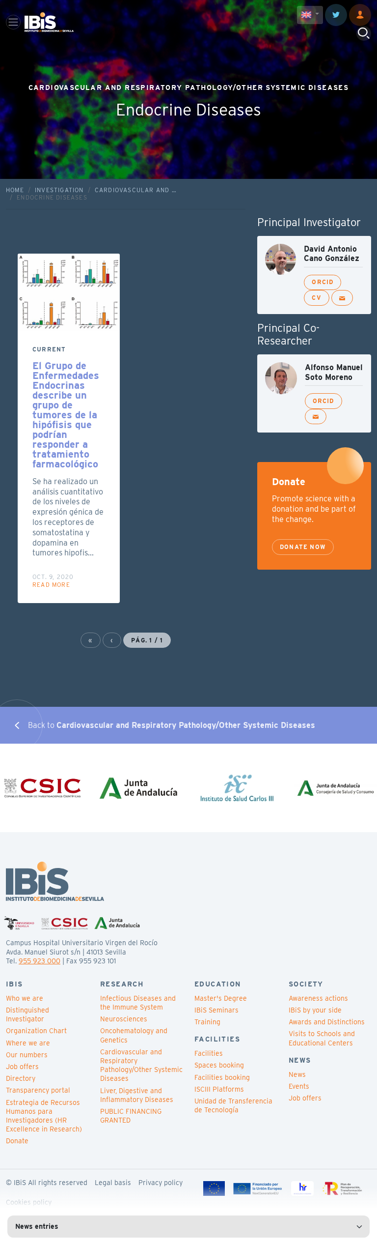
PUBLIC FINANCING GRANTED (131, 1115)
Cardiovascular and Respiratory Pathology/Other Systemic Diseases (141, 1065)
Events (299, 1086)
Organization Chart (36, 1031)
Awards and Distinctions (327, 1022)
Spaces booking (219, 1065)
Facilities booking (222, 1077)
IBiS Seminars (216, 1010)
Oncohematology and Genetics (133, 1035)
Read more (51, 584)
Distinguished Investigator (27, 1014)
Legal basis (113, 1183)
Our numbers (27, 1055)
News (297, 1074)
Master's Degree (220, 998)
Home (15, 190)
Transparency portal (38, 1090)
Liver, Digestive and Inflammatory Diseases (136, 1095)
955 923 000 (39, 961)
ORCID (322, 282)
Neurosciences (123, 1019)
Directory (20, 1078)
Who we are (24, 998)
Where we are (28, 1043)
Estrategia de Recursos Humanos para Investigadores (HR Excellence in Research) (44, 1116)
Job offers (22, 1067)
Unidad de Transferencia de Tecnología (233, 1105)
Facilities (208, 1053)
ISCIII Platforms (219, 1089)
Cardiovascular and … (136, 190)
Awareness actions (318, 998)
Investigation (59, 190)
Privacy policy (160, 1183)
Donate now (303, 546)
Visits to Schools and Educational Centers (322, 1038)
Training (207, 1022)
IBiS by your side (315, 1010)
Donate (17, 1141)
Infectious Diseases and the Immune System (138, 1002)
